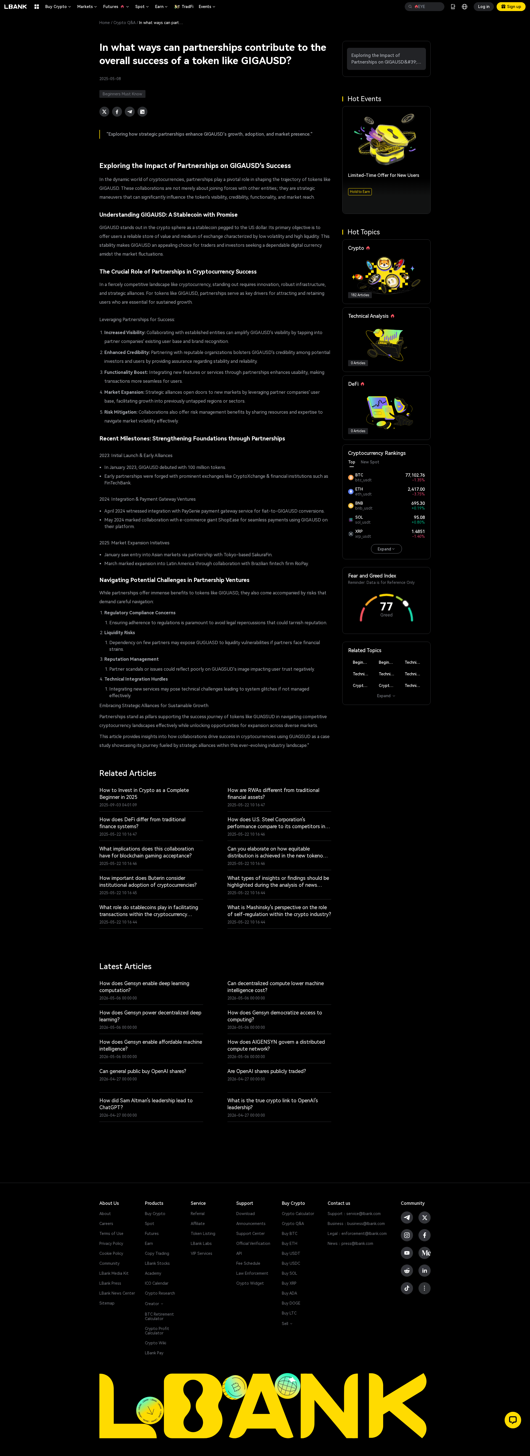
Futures (116, 6)
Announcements (251, 1223)
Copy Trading (157, 1253)
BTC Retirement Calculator (159, 1316)
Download (245, 1213)
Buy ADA (289, 1293)
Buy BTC (289, 1233)
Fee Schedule (248, 1263)
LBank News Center (117, 1293)
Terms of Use (111, 1233)
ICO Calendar (156, 1283)
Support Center (250, 1233)
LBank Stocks (157, 1263)
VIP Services (201, 1253)
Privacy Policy (111, 1243)
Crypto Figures (363, 685)
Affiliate (198, 1223)
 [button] (410, 7)
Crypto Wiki (155, 1343)
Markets (87, 6)
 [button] (438, 7)
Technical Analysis (415, 662)
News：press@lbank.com (350, 1243)
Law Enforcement (252, 1273)
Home (104, 22)
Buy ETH (289, 1243)
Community (109, 1263)
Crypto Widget (250, 1283)
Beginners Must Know (363, 662)
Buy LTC (289, 1313)
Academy (153, 1273)
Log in (483, 6)
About (105, 1213)
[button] (513, 1420)
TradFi (187, 6)
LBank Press (110, 1283)
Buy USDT (291, 1253)
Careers (106, 1223)
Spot (142, 6)
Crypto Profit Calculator (157, 1330)
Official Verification (253, 1243)
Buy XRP (289, 1283)
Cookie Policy (111, 1253)
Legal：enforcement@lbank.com (357, 1233)
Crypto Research (160, 1293)
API (239, 1253)
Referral (198, 1213)
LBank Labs (201, 1243)
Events (207, 6)
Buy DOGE (291, 1303)
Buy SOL (289, 1273)
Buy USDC (291, 1263)
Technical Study (415, 685)
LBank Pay (154, 1353)
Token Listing (203, 1233)
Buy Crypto (58, 6)
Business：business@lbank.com (356, 1223)
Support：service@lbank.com (354, 1213)
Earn (161, 6)
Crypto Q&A (124, 22)
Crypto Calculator (298, 1213)
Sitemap (107, 1303)
